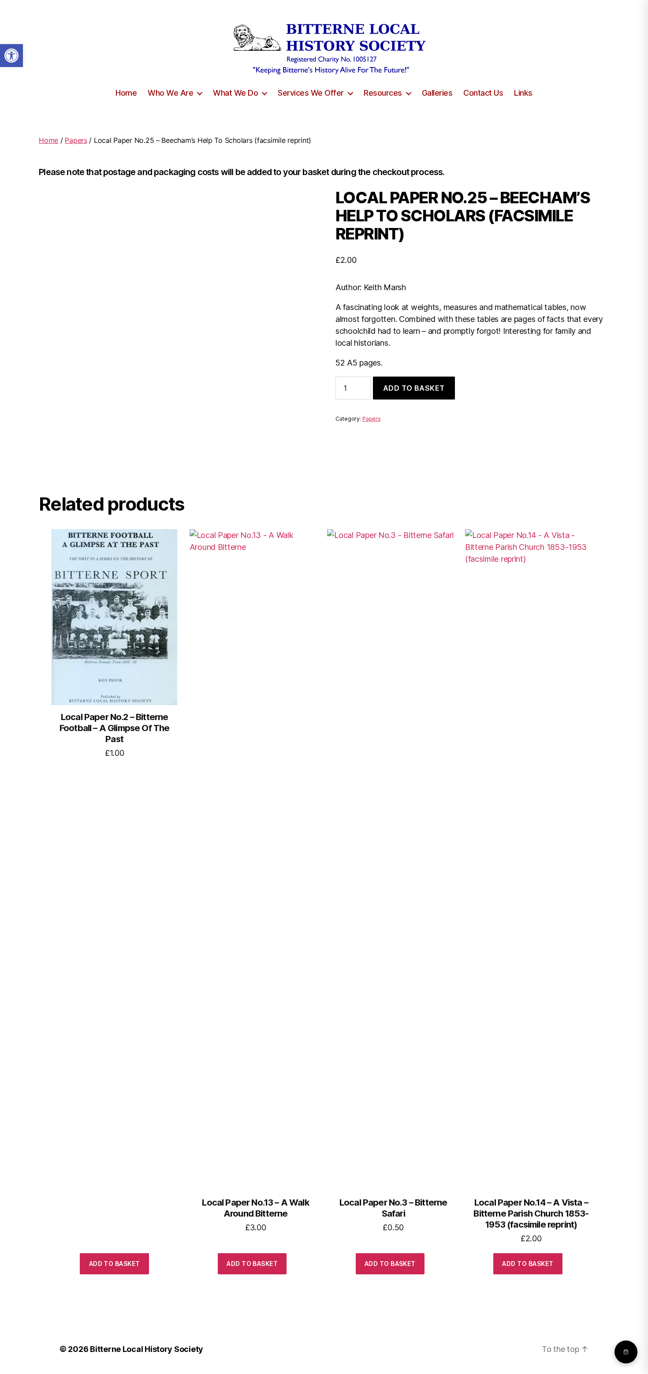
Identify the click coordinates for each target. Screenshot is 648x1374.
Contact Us (483, 92)
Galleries (437, 92)
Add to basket (414, 388)
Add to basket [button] (114, 1263)
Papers (76, 140)
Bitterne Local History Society (146, 1349)
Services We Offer (311, 92)
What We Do (235, 92)
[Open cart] (625, 1351)
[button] (11, 55)
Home (126, 92)
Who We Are (170, 92)
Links (523, 92)
